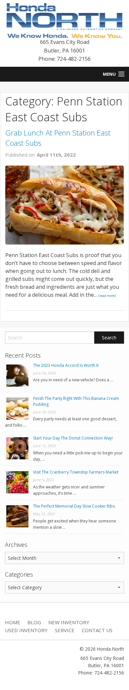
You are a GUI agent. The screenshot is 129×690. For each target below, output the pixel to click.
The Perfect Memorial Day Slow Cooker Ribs (74, 506)
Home (12, 622)
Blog (34, 622)
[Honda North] (64, 20)
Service (64, 630)
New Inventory (68, 622)
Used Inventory (26, 630)
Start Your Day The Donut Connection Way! (73, 438)
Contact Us (97, 630)
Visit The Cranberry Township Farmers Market (75, 472)
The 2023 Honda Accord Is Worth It (66, 365)
